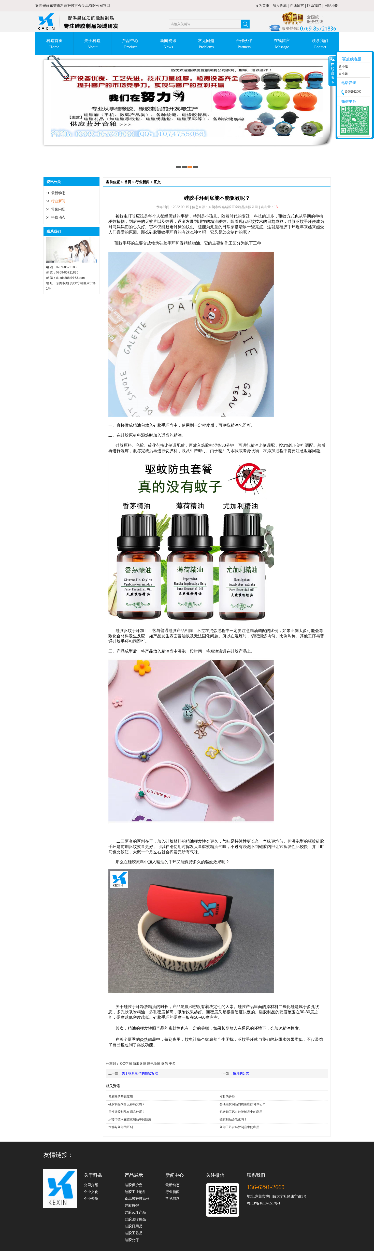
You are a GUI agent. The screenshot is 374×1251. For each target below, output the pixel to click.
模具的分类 (241, 1073)
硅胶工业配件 (135, 1192)
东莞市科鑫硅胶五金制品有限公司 (76, 6)
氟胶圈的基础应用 (120, 1096)
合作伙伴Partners (244, 43)
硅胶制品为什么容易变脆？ (126, 1104)
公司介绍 (91, 1185)
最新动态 (58, 193)
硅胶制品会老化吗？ (233, 1119)
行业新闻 (58, 201)
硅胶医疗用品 (135, 1219)
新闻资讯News (168, 43)
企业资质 (91, 1199)
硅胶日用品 (133, 1226)
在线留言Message (282, 43)
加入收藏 (279, 6)
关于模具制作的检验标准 (140, 1073)
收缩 (332, 71)
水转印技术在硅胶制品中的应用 (129, 1119)
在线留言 (297, 6)
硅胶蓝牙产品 (135, 1212)
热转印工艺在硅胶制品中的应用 (241, 1112)
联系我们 (314, 6)
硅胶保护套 (133, 1185)
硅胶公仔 (132, 1240)
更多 (172, 1064)
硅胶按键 (132, 1205)
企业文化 (91, 1192)
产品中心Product (130, 43)
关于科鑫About (92, 43)
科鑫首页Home (54, 43)
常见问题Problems (206, 43)
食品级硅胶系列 (137, 1199)
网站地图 (331, 6)
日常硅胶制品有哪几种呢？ (126, 1112)
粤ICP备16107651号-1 (263, 1203)
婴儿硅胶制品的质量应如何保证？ (242, 1104)
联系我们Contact (320, 43)
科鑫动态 (58, 217)
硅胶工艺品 (133, 1233)
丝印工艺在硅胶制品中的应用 (239, 1127)
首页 (127, 182)
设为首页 (262, 6)
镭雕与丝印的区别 (120, 1127)
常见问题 (58, 209)
